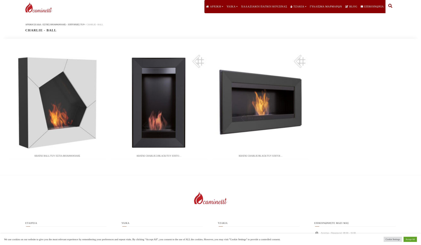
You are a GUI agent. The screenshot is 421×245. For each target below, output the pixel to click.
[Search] (390, 6)
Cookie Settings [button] (393, 239)
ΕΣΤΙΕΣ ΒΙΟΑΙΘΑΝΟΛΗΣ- (54, 24)
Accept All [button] (410, 239)
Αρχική (215, 6)
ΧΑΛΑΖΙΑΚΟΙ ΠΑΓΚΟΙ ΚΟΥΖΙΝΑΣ (264, 6)
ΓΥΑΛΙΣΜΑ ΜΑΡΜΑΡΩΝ (326, 6)
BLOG (353, 6)
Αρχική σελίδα (33, 24)
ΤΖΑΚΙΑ (298, 6)
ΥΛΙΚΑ (231, 6)
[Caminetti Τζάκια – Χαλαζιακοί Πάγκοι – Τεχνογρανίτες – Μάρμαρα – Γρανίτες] (38, 7)
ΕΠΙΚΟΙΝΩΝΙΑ (374, 6)
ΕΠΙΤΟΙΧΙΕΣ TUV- (76, 24)
